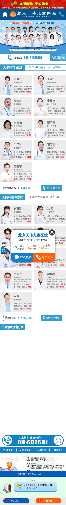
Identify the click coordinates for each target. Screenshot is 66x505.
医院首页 (8, 449)
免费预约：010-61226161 (29, 474)
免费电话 (47, 257)
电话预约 (14, 500)
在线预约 (46, 500)
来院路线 (41, 449)
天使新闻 (24, 449)
